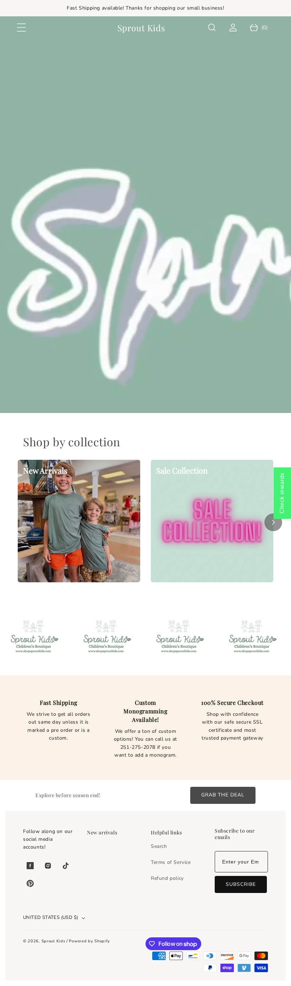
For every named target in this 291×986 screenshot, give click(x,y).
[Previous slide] (18, 522)
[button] (21, 27)
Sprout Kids (54, 941)
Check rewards (282, 493)
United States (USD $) (50, 917)
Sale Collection (182, 470)
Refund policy (167, 878)
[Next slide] (273, 522)
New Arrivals (45, 470)
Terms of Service (171, 862)
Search (159, 846)
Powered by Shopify (89, 941)
